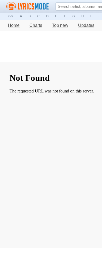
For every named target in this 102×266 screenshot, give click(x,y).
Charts (35, 25)
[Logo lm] (27, 6)
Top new (60, 25)
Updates (86, 25)
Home (14, 25)
